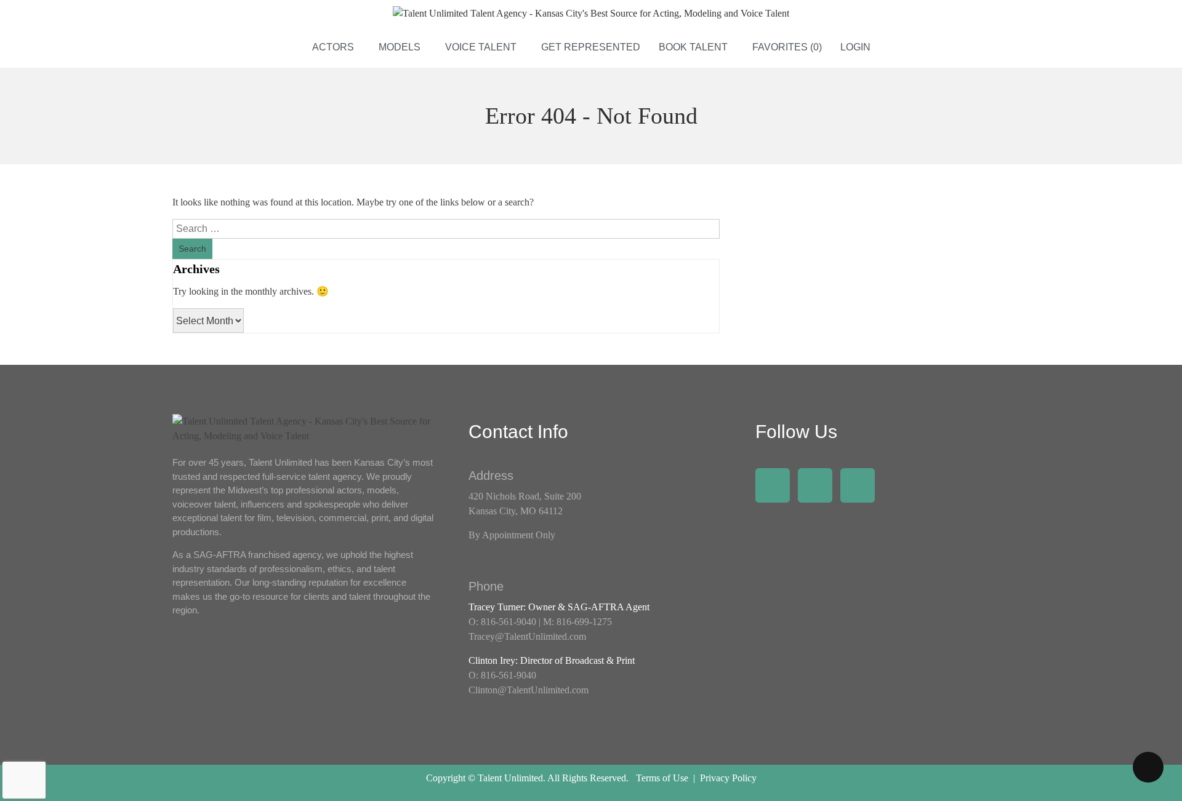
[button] (336, 47)
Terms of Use (662, 778)
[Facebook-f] (772, 485)
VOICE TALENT (481, 47)
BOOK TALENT (693, 47)
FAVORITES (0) (787, 47)
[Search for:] (446, 228)
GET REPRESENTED (590, 47)
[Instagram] (815, 485)
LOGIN (855, 47)
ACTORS (333, 47)
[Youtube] (857, 485)
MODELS (399, 47)
